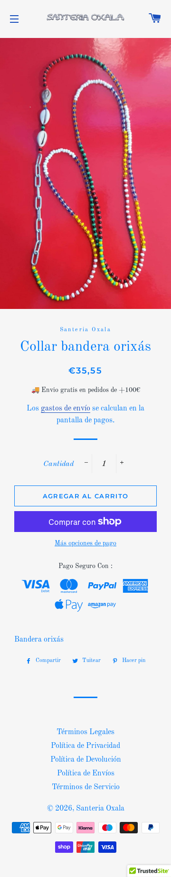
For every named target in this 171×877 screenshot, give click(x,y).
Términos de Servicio (86, 787)
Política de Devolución (85, 760)
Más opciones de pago (85, 543)
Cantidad (58, 464)
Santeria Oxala (100, 808)
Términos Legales (85, 732)
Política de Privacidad (85, 746)
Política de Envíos (85, 773)
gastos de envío (65, 408)
